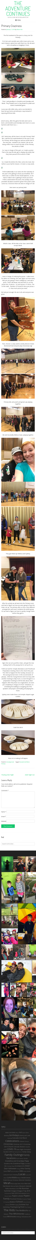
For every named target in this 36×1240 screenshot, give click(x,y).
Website (3, 821)
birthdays (14, 1135)
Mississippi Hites (16, 1183)
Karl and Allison (15, 1171)
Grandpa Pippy (10, 1166)
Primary (3, 764)
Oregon (14, 1191)
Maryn (19, 1178)
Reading (7, 1202)
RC (4, 1202)
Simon (12, 1204)
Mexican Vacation (25, 1180)
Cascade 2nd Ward (24, 762)
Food (17, 1158)
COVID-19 (11, 1149)
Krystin (29, 1171)
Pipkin (10, 1196)
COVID (5, 1149)
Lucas (21, 1174)
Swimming (6, 1207)
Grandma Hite (8, 1163)
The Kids (9, 1210)
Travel (5, 1217)
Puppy (29, 1199)
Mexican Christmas (12, 1180)
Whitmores (11, 1216)
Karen (5, 1171)
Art (20, 1132)
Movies (8, 1186)
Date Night (20, 1149)
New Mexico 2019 (14, 1188)
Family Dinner (18, 1152)
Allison (17, 1132)
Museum (22, 1186)
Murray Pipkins (15, 1186)
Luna (9, 1177)
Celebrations (12, 1140)
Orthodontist (8, 1193)
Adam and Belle (10, 1132)
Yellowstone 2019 (26, 1217)
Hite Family (25, 1168)
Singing (17, 1204)
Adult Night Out (30, 775)
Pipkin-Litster (17, 1196)
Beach (24, 1132)
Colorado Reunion (19, 1147)
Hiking (18, 1168)
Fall (13, 1152)
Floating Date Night (7, 775)
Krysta (24, 1171)
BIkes (27, 1132)
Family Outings (14, 1154)
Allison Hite (19, 29)
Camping (9, 1138)
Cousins (27, 1147)
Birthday (6, 1135)
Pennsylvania (22, 1193)
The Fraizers (28, 1207)
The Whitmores (16, 1213)
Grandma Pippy (19, 1163)
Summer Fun (24, 1204)
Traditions (27, 1214)
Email (3, 816)
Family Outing (26, 1152)
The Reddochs (21, 1210)
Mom (22, 1183)
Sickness (7, 1204)
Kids (21, 1171)
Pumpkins (24, 1199)
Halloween (12, 1168)
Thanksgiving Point (17, 1207)
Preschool (13, 1199)
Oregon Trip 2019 (23, 1191)
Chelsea (21, 1141)
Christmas (8, 1144)
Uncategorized (10, 762)
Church (10, 1147)
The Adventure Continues (18, 8)
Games (21, 1158)
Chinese (27, 1141)
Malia (14, 1177)
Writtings (18, 1217)
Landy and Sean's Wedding (10, 1174)
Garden (26, 1158)
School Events (27, 1202)
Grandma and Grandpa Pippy (17, 1161)
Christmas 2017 (18, 1144)
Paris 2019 (14, 1193)
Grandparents (20, 1166)
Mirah (7, 1183)
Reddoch (13, 1202)
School (19, 1201)
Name (3, 812)
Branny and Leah (24, 1135)
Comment (5, 790)
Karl (9, 1171)
